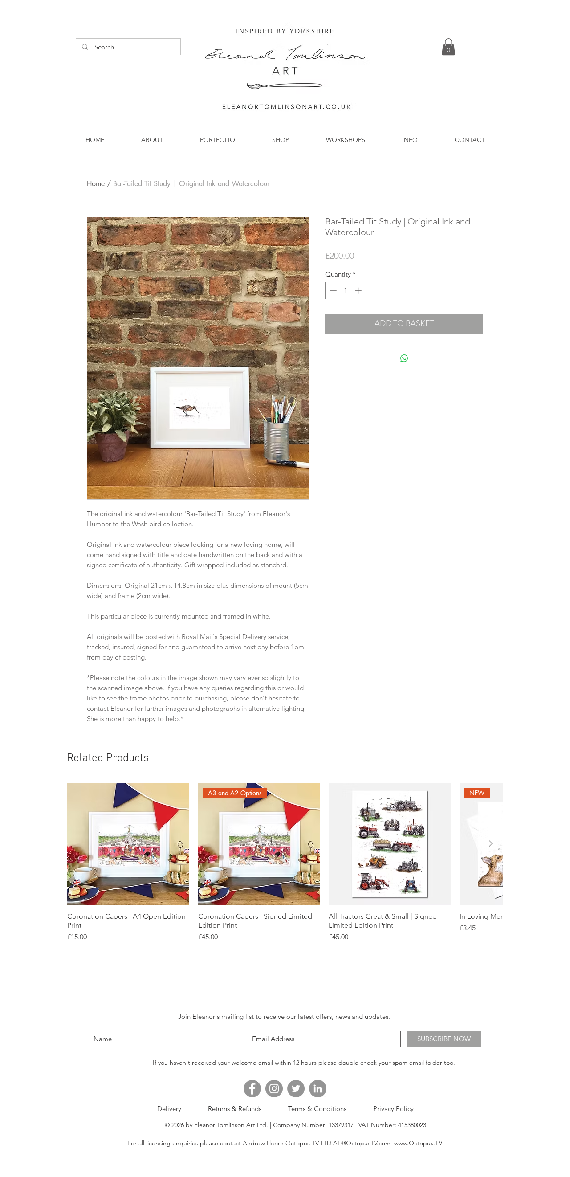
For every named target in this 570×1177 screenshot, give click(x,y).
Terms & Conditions (317, 1108)
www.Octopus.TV (418, 1143)
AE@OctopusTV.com (362, 1143)
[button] (448, 46)
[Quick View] (128, 844)
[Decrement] (332, 290)
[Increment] (359, 290)
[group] (285, 862)
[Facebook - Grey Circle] (252, 1088)
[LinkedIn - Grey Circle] (317, 1088)
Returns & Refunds (234, 1108)
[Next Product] (490, 843)
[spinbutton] (345, 290)
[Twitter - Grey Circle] (296, 1088)
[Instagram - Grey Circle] (274, 1088)
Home (96, 183)
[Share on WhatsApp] (404, 358)
